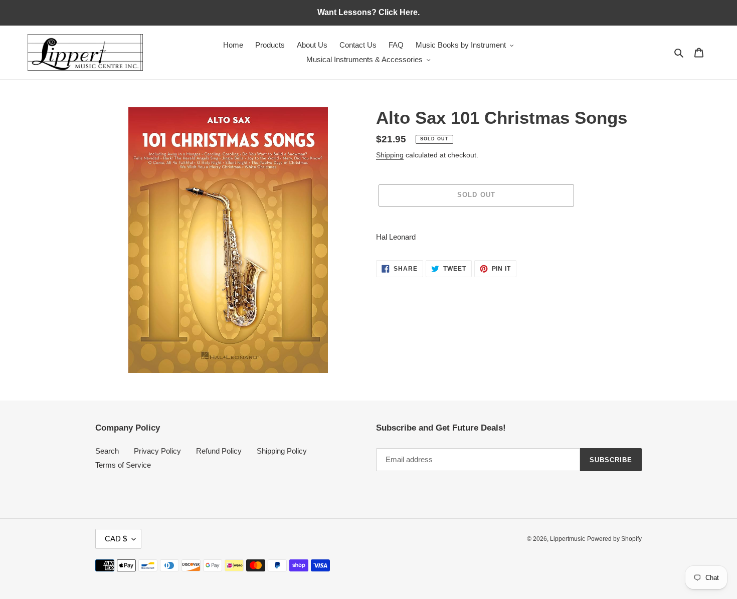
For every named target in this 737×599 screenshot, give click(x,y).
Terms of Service (123, 465)
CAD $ (116, 538)
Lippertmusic (567, 538)
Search (107, 451)
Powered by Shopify (614, 538)
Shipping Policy (282, 451)
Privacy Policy (157, 451)
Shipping (390, 155)
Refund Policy (219, 451)
